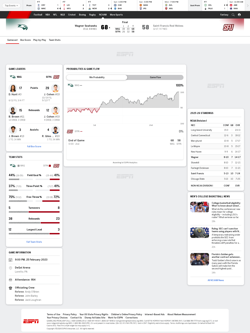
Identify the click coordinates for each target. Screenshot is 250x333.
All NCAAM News (216, 280)
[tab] (96, 77)
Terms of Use (53, 314)
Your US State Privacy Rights (93, 314)
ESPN (19, 15)
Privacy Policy (70, 314)
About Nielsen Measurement (181, 314)
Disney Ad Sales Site (95, 318)
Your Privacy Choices (57, 318)
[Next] (247, 5)
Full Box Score (34, 146)
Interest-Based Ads (155, 314)
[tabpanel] (125, 123)
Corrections (132, 318)
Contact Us (76, 318)
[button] (233, 14)
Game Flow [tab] (155, 77)
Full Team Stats (34, 242)
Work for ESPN (115, 318)
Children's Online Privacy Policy (126, 314)
